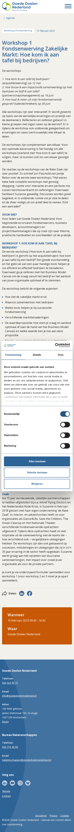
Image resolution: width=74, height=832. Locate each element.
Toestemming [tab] (13, 354)
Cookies (64, 815)
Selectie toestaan (37, 472)
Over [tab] (61, 354)
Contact (6, 796)
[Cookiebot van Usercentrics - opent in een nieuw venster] (55, 345)
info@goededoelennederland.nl (19, 695)
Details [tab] (37, 354)
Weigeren (37, 483)
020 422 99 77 (10, 682)
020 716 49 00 (10, 747)
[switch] (65, 424)
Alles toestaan (37, 461)
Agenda (10, 18)
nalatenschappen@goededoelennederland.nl (26, 760)
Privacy (53, 815)
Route (5, 721)
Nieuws (6, 791)
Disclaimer (41, 815)
